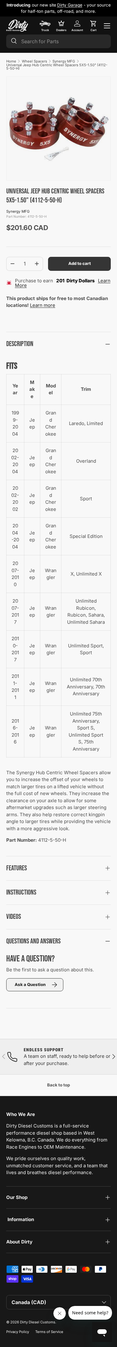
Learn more (42, 305)
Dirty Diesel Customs (37, 1322)
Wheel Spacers (34, 61)
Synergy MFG (63, 61)
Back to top (58, 1084)
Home (11, 61)
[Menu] (107, 26)
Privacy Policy (17, 1332)
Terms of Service (49, 1332)
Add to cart (79, 263)
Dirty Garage (69, 4)
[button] (93, 26)
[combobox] (58, 41)
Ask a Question (30, 984)
